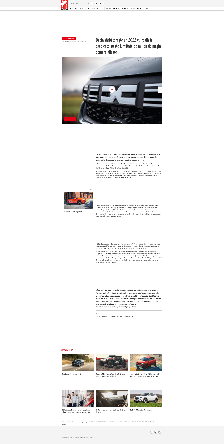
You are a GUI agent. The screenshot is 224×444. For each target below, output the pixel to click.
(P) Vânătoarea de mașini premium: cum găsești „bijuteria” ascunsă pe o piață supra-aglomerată (76, 411)
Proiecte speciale (79, 9)
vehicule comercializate (126, 316)
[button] (89, 3)
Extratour (108, 9)
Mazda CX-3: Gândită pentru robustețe (141, 410)
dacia (98, 316)
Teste (87, 9)
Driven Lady (116, 9)
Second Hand (95, 9)
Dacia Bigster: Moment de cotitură (71, 374)
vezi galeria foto (69, 119)
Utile (102, 9)
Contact (146, 9)
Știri (71, 9)
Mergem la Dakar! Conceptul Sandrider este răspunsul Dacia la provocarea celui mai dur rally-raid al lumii (110, 375)
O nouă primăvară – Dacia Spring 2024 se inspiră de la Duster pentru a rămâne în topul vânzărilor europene (144, 375)
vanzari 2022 (114, 316)
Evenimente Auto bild (136, 9)
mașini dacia (105, 316)
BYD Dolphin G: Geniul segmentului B (73, 212)
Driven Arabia (125, 9)
